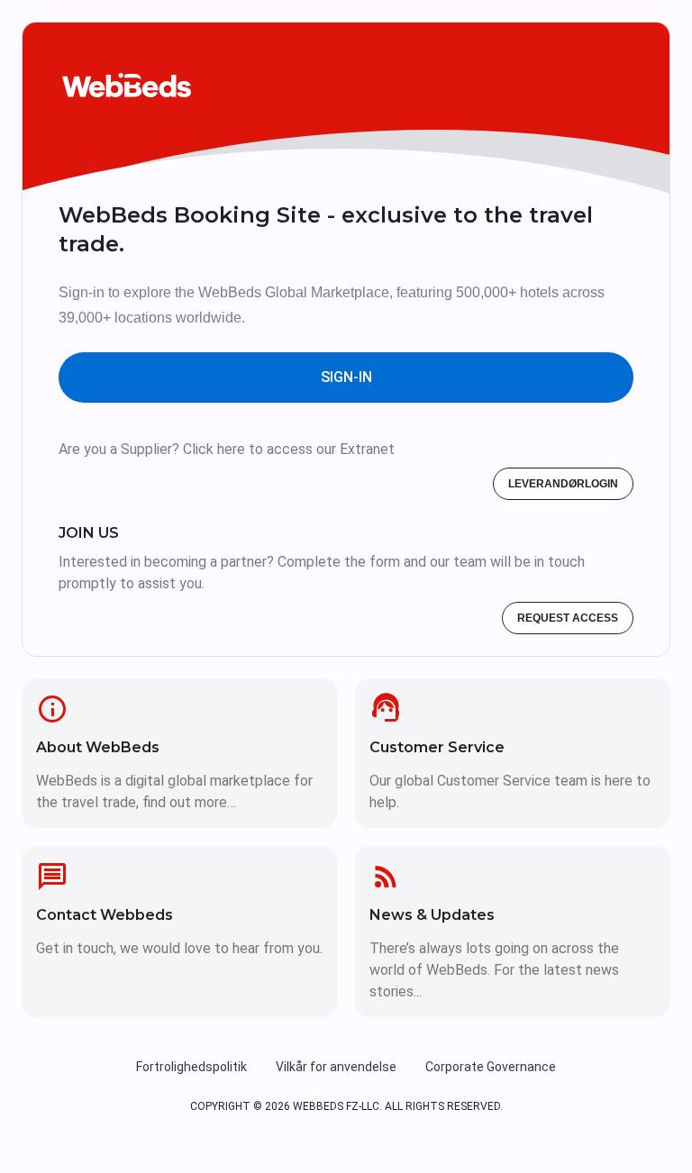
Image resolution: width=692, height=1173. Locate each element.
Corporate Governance (490, 1066)
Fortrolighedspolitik (191, 1066)
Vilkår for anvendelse (336, 1066)
